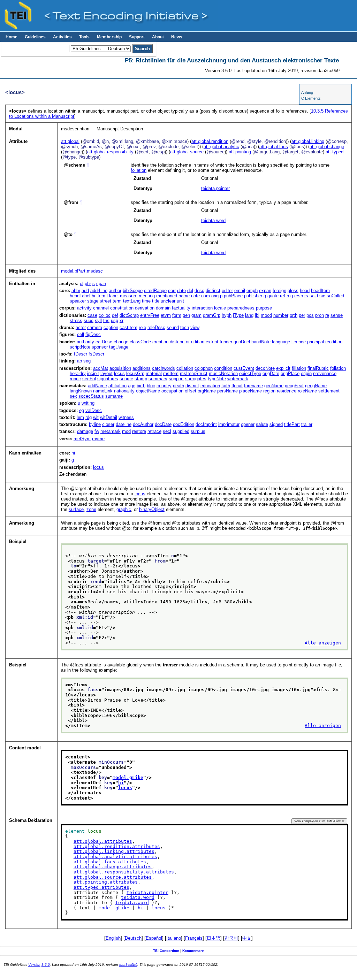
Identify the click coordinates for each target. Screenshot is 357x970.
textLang (131, 301)
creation (160, 341)
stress (76, 320)
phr (88, 283)
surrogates (195, 378)
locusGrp (135, 373)
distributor (180, 341)
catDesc (104, 341)
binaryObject (152, 509)
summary (158, 378)
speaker (78, 301)
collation (184, 368)
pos (310, 315)
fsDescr (96, 354)
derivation (144, 308)
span (101, 283)
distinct (213, 290)
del (190, 290)
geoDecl (242, 341)
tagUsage (118, 347)
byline (95, 424)
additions (141, 368)
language (281, 341)
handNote (261, 341)
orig (215, 295)
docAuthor (143, 424)
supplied (181, 431)
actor (81, 327)
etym (166, 315)
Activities (62, 37)
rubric (75, 378)
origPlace (290, 373)
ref (282, 295)
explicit (283, 368)
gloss (293, 290)
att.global (70, 141)
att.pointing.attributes (106, 882)
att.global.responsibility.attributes (124, 871)
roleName (307, 391)
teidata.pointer (215, 188)
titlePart (292, 424)
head (305, 290)
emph (252, 290)
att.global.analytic (221, 146)
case (92, 315)
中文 (246, 938)
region (269, 391)
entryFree (149, 315)
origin (306, 373)
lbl (257, 315)
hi (93, 295)
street (105, 301)
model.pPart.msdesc (82, 271)
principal (315, 341)
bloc (151, 385)
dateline (123, 424)
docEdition (183, 424)
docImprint (206, 424)
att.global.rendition (209, 141)
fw (96, 431)
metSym (82, 438)
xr (121, 320)
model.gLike (128, 777)
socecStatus (91, 396)
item (101, 295)
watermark (237, 378)
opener (248, 424)
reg (290, 295)
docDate (163, 424)
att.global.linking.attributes (114, 851)
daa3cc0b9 (128, 965)
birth (141, 385)
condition (223, 368)
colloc (105, 315)
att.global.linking (307, 141)
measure (128, 295)
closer (108, 424)
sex (73, 396)
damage (85, 431)
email (239, 290)
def (115, 315)
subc (88, 320)
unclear (168, 301)
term (117, 301)
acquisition (120, 368)
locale (220, 308)
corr (172, 290)
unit (180, 301)
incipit (93, 373)
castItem (128, 327)
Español (154, 938)
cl (81, 283)
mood (266, 315)
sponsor (100, 347)
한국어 (231, 938)
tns (106, 320)
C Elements (311, 98)
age (131, 385)
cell (80, 334)
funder (226, 341)
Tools (84, 37)
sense (337, 315)
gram (196, 315)
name (184, 295)
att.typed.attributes (101, 887)
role (142, 327)
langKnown (81, 391)
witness (126, 417)
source (126, 378)
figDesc (93, 334)
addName (97, 385)
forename (253, 385)
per (302, 315)
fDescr (80, 354)
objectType (250, 373)
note (195, 295)
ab (79, 361)
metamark (110, 431)
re (327, 315)
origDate (271, 373)
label (114, 295)
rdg (88, 417)
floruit (237, 385)
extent (212, 341)
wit (96, 417)
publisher (253, 295)
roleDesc (156, 327)
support (176, 378)
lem (80, 417)
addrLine (98, 290)
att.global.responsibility (110, 151)
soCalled (335, 295)
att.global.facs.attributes (110, 861)
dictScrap (129, 315)
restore (139, 431)
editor (227, 290)
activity (84, 308)
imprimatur (229, 424)
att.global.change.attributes (113, 866)
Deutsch (133, 938)
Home (11, 37)
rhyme (98, 438)
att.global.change (327, 146)
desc (199, 290)
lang (249, 315)
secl (167, 431)
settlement (329, 391)
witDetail (108, 417)
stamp (141, 378)
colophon (204, 368)
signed (276, 424)
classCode (140, 341)
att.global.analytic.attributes (115, 856)
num (205, 295)
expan (265, 290)
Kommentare (193, 951)
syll (98, 320)
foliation (138, 170)
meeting (147, 295)
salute (262, 424)
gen (186, 315)
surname (114, 396)
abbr (75, 290)
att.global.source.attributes (113, 877)
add (85, 290)
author (115, 290)
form (176, 315)
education (210, 385)
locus (119, 373)
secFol (89, 378)
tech (184, 327)
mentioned (166, 295)
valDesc (93, 410)
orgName (207, 391)
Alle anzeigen (323, 643)
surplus (198, 431)
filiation (299, 368)
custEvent (244, 368)
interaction (202, 308)
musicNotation (223, 373)
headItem (320, 290)
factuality (181, 308)
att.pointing (240, 151)
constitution (122, 308)
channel (101, 308)
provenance (324, 373)
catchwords (163, 368)
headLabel (80, 295)
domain (163, 308)
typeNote (217, 378)
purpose (264, 308)
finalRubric (318, 368)
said (314, 295)
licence (298, 341)
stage (92, 301)
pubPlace (233, 295)
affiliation (117, 385)
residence (286, 391)
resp (298, 295)
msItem (170, 373)
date (181, 290)
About (158, 37)
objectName (148, 391)
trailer (306, 424)
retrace (154, 431)
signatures (107, 378)
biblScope (133, 290)
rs (306, 295)
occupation (172, 391)
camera (94, 327)
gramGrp (211, 315)
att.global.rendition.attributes (117, 846)
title (155, 301)
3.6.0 (45, 965)
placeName (250, 391)
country (164, 385)
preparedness (241, 308)
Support (137, 37)
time (146, 301)
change (121, 341)
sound (173, 327)
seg (87, 361)
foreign (279, 290)
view (194, 327)
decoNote (265, 368)
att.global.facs (273, 146)
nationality (124, 391)
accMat (100, 368)
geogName (316, 385)
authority (85, 341)
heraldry (78, 373)
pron (319, 315)
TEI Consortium (166, 951)
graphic (123, 509)
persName (227, 391)
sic (322, 295)
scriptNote (80, 347)
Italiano (173, 938)
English (113, 938)
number (280, 315)
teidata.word (213, 220)
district (192, 385)
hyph (226, 315)
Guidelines (35, 37)
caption (111, 327)
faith (225, 385)
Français (194, 938)
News (176, 37)
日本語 (213, 938)
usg (114, 320)
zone (91, 509)
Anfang (307, 92)
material (154, 373)
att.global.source (187, 151)
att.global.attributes (103, 841)
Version (34, 965)
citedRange (155, 290)
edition (197, 341)
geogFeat (294, 385)
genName (273, 385)
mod (126, 431)
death (178, 385)
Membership (109, 37)
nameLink (103, 391)
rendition (333, 341)
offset (190, 391)
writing (88, 403)
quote (273, 295)
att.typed (334, 151)
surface (76, 509)
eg (81, 410)
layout (106, 373)
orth (293, 315)
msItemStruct (193, 373)
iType (238, 315)
